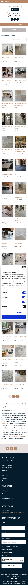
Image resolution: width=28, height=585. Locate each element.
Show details (20, 312)
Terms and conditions (7, 498)
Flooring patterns (5, 496)
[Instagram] (15, 448)
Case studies (4, 475)
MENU (6, 2)
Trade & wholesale (6, 473)
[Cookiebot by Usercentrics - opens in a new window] (20, 267)
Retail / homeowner (7, 549)
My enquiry (15, 9)
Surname (4, 532)
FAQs (2, 493)
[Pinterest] (11, 448)
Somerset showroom (6, 467)
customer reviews (17, 576)
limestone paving (5, 423)
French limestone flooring (17, 436)
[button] (2, 2)
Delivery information (6, 490)
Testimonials (4, 478)
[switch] (24, 297)
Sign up (11, 566)
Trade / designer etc (8, 552)
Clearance (4, 470)
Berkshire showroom (6, 465)
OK (14, 317)
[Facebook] (7, 448)
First (3, 525)
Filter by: (13, 29)
